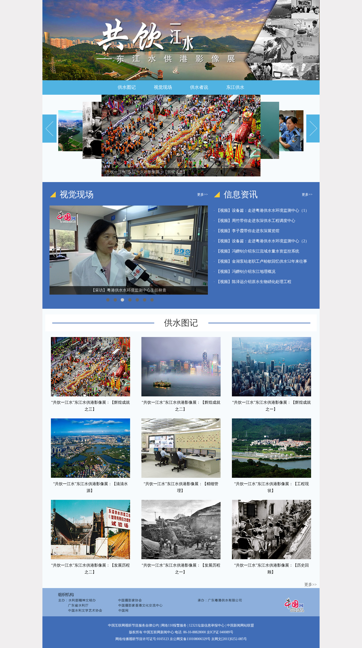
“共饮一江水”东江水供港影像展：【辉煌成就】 (145, 172)
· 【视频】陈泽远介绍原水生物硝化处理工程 (252, 282)
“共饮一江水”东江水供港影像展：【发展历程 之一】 (181, 568)
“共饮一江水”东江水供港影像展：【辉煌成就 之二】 (181, 405)
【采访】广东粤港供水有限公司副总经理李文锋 (128, 290)
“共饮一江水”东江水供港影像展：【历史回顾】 (271, 568)
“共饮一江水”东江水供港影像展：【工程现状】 (271, 487)
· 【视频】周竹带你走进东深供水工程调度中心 (254, 221)
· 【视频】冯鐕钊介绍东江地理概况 (244, 271)
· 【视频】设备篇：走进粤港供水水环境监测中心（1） (261, 210)
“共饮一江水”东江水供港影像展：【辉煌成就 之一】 (271, 405)
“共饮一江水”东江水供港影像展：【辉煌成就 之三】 (90, 405)
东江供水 (235, 87)
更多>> (202, 194)
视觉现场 (163, 87)
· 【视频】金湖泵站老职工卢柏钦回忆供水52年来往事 (260, 261)
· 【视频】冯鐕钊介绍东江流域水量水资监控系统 (256, 251)
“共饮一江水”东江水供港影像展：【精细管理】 (181, 487)
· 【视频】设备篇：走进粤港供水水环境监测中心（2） (261, 241)
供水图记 (127, 87)
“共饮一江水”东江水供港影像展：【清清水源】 (90, 487)
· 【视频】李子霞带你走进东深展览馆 (246, 231)
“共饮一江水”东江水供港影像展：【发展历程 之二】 (90, 568)
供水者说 (199, 87)
